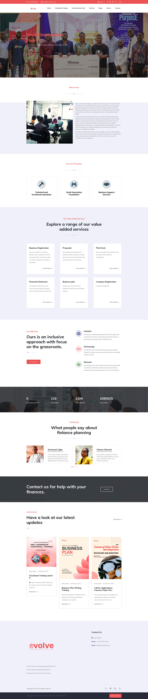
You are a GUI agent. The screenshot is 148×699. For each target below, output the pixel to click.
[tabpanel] (49, 454)
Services (91, 8)
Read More (32, 592)
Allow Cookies (115, 696)
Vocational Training (61, 8)
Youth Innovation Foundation (74, 193)
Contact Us (107, 489)
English (101, 2)
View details (47, 268)
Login (120, 1)
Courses (117, 8)
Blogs (100, 8)
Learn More (32, 56)
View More (116, 519)
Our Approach (34, 362)
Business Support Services (106, 193)
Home (49, 8)
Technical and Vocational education (41, 193)
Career (108, 8)
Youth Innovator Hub (78, 8)
